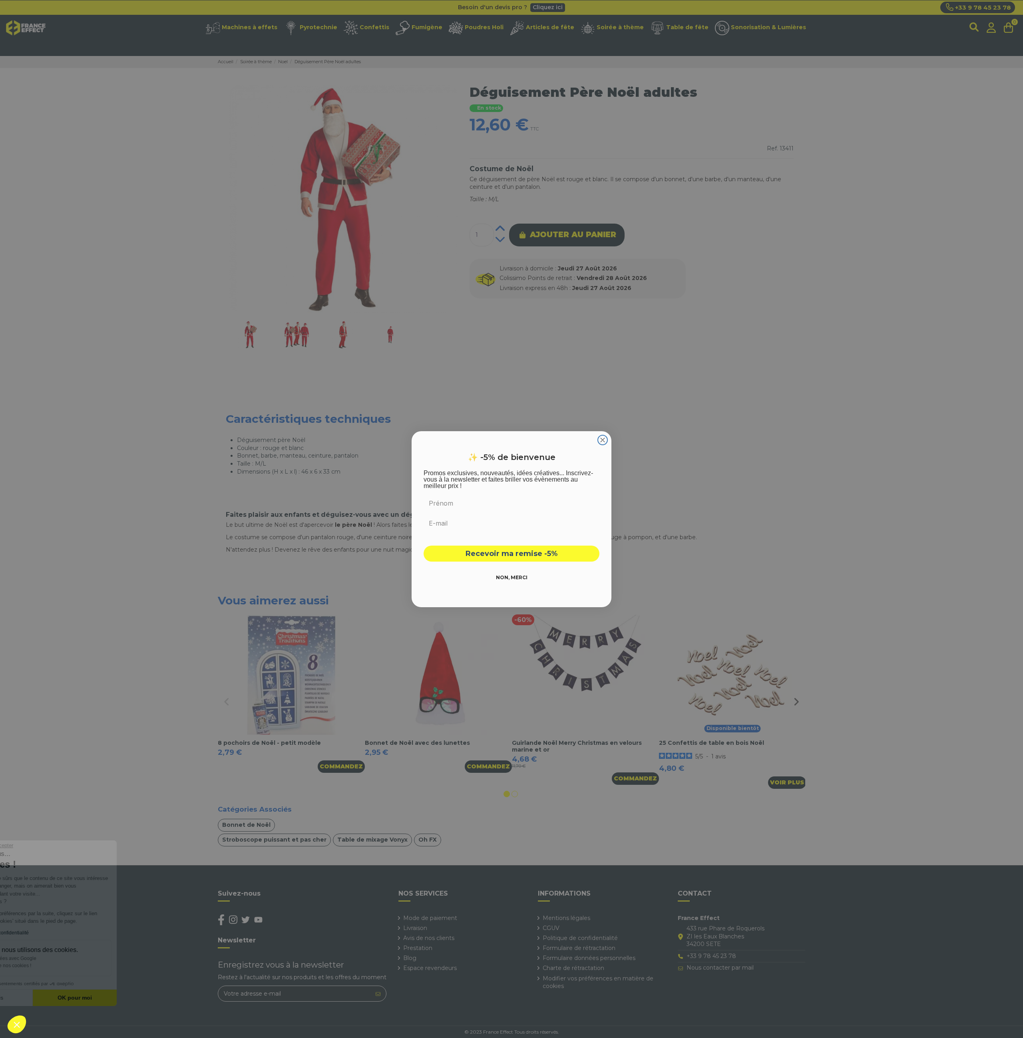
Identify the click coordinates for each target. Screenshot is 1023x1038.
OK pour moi (134, 997)
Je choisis (50, 997)
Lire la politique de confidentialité (52, 933)
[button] (16, 1024)
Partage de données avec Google (59, 958)
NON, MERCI (511, 577)
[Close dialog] (602, 440)
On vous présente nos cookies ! (56, 965)
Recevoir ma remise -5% (511, 553)
